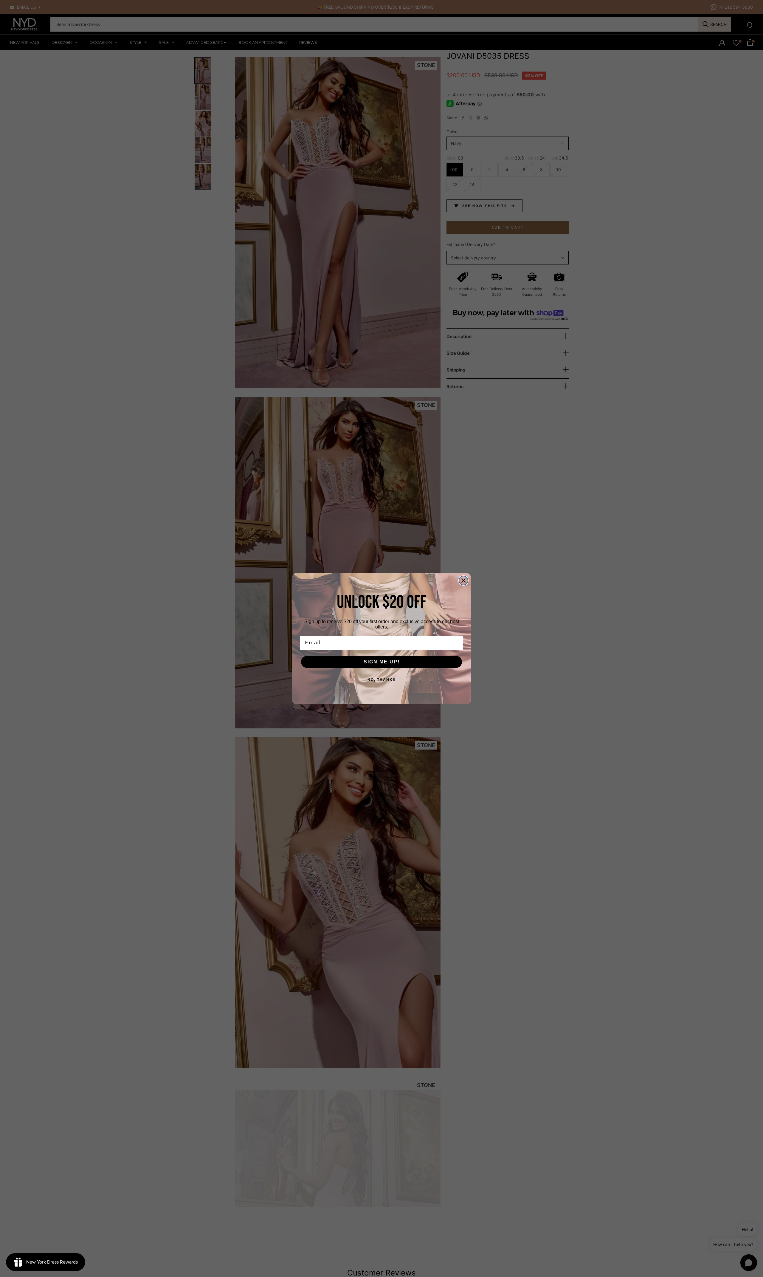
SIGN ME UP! (382, 661)
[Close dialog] (463, 580)
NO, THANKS (381, 680)
